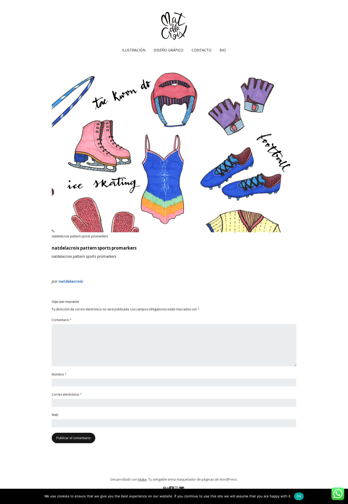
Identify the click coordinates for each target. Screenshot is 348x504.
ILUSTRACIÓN (133, 50)
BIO (223, 50)
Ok (299, 496)
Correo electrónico (67, 394)
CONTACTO (201, 50)
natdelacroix (71, 281)
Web (55, 415)
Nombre (59, 374)
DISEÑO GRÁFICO (168, 50)
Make (142, 479)
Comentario (62, 320)
